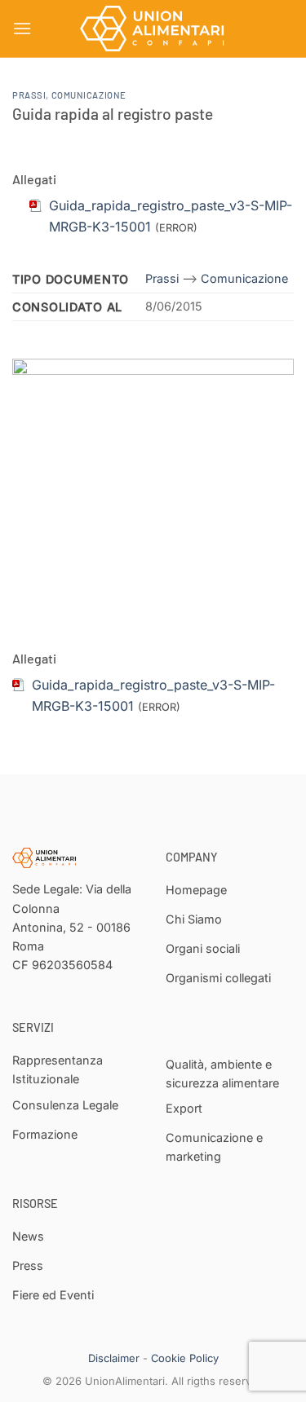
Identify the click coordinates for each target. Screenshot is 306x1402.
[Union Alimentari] (153, 28)
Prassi (29, 95)
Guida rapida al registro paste (112, 113)
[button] (22, 28)
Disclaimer (114, 1358)
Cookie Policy (185, 1358)
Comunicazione (88, 95)
